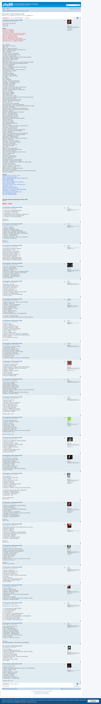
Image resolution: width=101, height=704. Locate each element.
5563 (70, 669)
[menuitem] (8, 9)
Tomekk (68, 623)
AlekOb (68, 602)
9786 (70, 529)
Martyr (68, 528)
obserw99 (68, 303)
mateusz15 (69, 365)
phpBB (39, 691)
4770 (70, 604)
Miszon (68, 549)
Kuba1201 (7, 398)
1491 (70, 380)
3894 (70, 269)
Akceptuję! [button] (93, 701)
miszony (7, 568)
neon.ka (15, 15)
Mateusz (12, 15)
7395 (70, 461)
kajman (68, 320)
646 (70, 590)
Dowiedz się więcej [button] (31, 701)
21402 (70, 208)
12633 (70, 651)
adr (6, 665)
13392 (70, 225)
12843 (70, 479)
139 (70, 282)
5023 (70, 568)
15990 (70, 550)
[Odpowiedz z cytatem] (64, 20)
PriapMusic (69, 343)
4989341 (68, 459)
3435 (70, 398)
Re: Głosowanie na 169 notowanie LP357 (12, 207)
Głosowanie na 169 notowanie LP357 (13, 14)
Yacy (10, 15)
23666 (70, 508)
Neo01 (68, 650)
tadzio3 (68, 421)
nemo (7, 586)
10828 (70, 624)
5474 (70, 304)
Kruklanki (68, 267)
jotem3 (19, 15)
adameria (68, 477)
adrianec (7, 225)
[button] (80, 18)
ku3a (8, 15)
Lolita (7, 380)
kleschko (68, 245)
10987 (70, 443)
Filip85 (68, 281)
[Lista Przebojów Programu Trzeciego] (8, 4)
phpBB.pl (46, 692)
